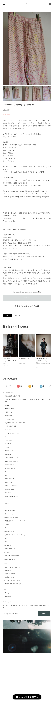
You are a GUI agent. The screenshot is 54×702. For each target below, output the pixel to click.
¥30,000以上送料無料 (13, 396)
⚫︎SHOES (8, 440)
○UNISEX (8, 416)
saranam (8, 500)
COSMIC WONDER (12, 556)
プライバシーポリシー (12, 580)
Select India (9, 451)
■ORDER (8, 412)
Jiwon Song (9, 514)
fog (6, 475)
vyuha (7, 503)
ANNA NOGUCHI (11, 461)
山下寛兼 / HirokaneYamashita (16, 521)
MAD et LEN (10, 489)
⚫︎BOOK (8, 444)
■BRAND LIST (10, 409)
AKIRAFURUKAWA (12, 458)
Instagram (8, 593)
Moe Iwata (9, 542)
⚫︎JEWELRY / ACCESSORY (15, 423)
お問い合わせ (9, 577)
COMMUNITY (10, 574)
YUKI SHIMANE (11, 486)
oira (6, 507)
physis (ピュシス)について (14, 567)
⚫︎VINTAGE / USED (12, 433)
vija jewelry (9, 545)
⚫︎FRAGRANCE (10, 426)
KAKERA (8, 482)
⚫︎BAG (7, 437)
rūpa (6, 538)
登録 (43, 613)
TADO (7, 524)
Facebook (8, 596)
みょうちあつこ (11, 559)
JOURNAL (8, 571)
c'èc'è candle (9, 465)
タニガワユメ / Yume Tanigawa (16, 535)
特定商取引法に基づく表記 (14, 584)
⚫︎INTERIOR (10, 430)
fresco (7, 472)
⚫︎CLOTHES (9, 419)
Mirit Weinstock (11, 493)
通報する (17, 316)
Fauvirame (9, 528)
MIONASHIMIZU (11, 496)
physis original (10, 510)
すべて (8, 386)
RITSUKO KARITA (12, 517)
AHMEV (8, 454)
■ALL (7, 405)
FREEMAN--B (10, 468)
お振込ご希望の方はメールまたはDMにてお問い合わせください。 (27, 401)
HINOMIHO (9, 479)
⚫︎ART (7, 447)
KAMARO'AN (10, 531)
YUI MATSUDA (11, 549)
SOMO (7, 552)
